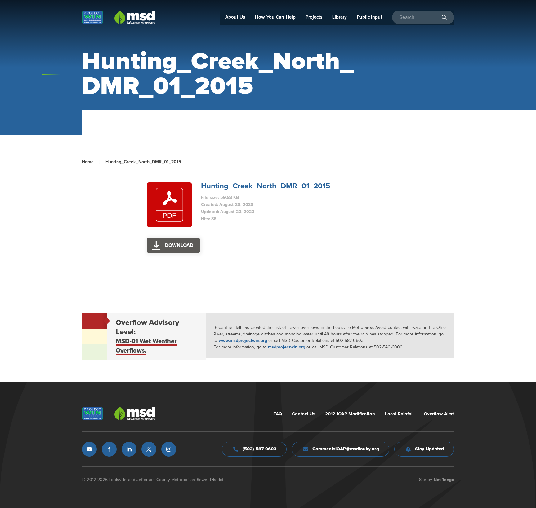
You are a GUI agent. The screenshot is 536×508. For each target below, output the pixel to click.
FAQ (277, 414)
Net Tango (444, 480)
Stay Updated (429, 449)
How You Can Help (275, 17)
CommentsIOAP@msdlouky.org (345, 449)
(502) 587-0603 (259, 449)
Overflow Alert (439, 414)
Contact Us (303, 414)
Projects (314, 17)
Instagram (168, 449)
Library (339, 17)
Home (88, 162)
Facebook (109, 449)
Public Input (369, 17)
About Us (235, 17)
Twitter (148, 449)
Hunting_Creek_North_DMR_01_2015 (265, 186)
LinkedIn (129, 449)
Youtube (89, 449)
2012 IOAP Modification (350, 414)
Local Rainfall (399, 414)
